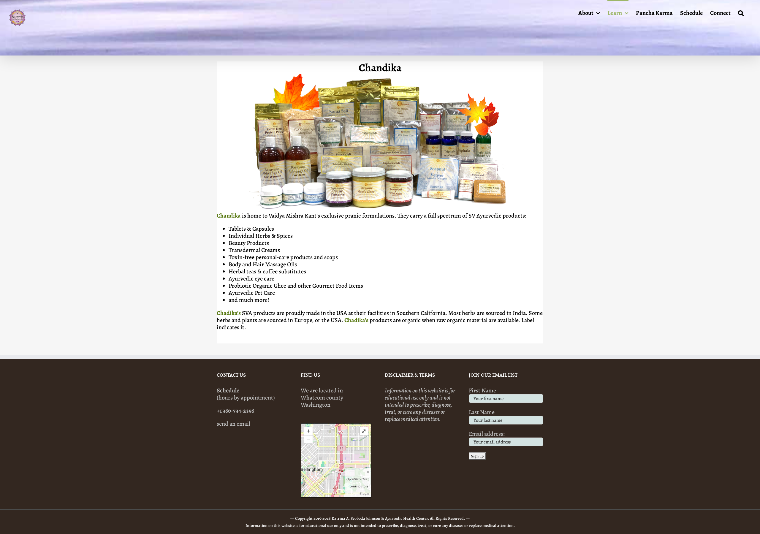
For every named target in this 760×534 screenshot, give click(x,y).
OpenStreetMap (357, 479)
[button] (741, 12)
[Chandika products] (380, 77)
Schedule (228, 390)
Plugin (364, 493)
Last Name (482, 412)
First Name (482, 390)
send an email (233, 424)
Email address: (487, 434)
